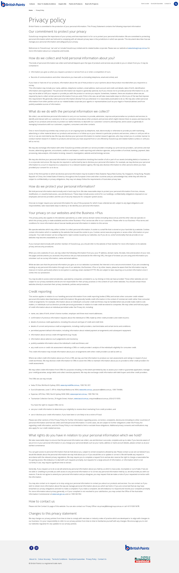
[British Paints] (36, 548)
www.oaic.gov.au (58, 494)
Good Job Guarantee (157, 3)
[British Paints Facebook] (31, 548)
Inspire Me (62, 4)
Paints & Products (75, 4)
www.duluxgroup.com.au (137, 48)
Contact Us (167, 3)
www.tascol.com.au (81, 398)
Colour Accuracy (44, 559)
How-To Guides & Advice (47, 4)
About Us (33, 559)
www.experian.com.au (78, 394)
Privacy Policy (91, 559)
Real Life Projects (91, 4)
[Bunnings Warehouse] (142, 562)
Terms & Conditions (59, 559)
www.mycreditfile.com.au (69, 385)
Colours (32, 4)
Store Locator (145, 3)
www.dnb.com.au (85, 390)
